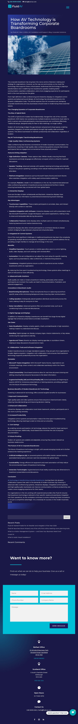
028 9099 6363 (15, 2)
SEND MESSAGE (58, 626)
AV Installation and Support (38, 32)
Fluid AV (15, 32)
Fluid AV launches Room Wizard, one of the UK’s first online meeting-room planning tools (39, 528)
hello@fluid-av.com (44, 710)
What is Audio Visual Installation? (19, 537)
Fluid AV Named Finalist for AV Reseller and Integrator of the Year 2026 (32, 526)
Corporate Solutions (59, 32)
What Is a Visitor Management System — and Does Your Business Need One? (34, 531)
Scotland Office (39, 669)
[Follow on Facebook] (34, 719)
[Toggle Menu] (67, 7)
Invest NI (11, 534)
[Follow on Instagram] (39, 719)
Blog (50, 32)
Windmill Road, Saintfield (39, 652)
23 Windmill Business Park (39, 650)
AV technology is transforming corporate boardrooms (26, 480)
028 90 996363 (39, 658)
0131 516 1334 (39, 680)
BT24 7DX (39, 655)
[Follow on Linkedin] (43, 719)
